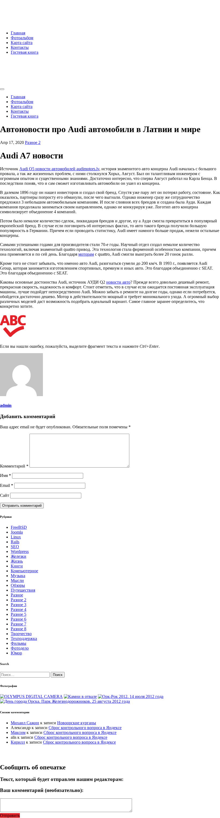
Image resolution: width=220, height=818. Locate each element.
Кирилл (18, 742)
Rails (15, 542)
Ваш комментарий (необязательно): (41, 790)
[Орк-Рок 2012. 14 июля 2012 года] (130, 696)
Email (6, 485)
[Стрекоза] (31, 696)
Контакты (20, 47)
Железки (18, 556)
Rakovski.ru (22, 10)
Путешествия (23, 590)
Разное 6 (18, 619)
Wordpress (20, 551)
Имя (5, 475)
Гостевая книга (24, 52)
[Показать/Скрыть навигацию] (2, 89)
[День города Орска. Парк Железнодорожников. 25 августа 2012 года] (65, 701)
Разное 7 (18, 624)
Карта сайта (21, 42)
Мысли (17, 580)
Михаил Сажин (25, 723)
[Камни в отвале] (80, 696)
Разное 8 (18, 629)
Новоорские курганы (76, 723)
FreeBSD (19, 527)
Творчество (21, 633)
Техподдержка (24, 638)
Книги (17, 566)
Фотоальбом (22, 37)
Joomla (17, 532)
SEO (15, 546)
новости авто (118, 282)
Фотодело (20, 648)
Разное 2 (33, 142)
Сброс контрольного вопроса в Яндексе (85, 727)
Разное (17, 595)
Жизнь (17, 561)
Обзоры (18, 585)
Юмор (16, 653)
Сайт (4, 495)
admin (6, 405)
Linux (16, 537)
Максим (18, 732)
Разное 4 (18, 609)
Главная (18, 33)
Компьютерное (24, 571)
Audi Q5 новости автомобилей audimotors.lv (59, 169)
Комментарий (14, 466)
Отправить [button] (10, 815)
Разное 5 (18, 614)
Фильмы (18, 643)
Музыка (18, 575)
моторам (86, 254)
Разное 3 (18, 604)
